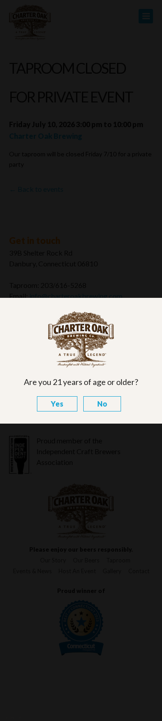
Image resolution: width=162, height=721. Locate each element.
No (102, 403)
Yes (57, 403)
